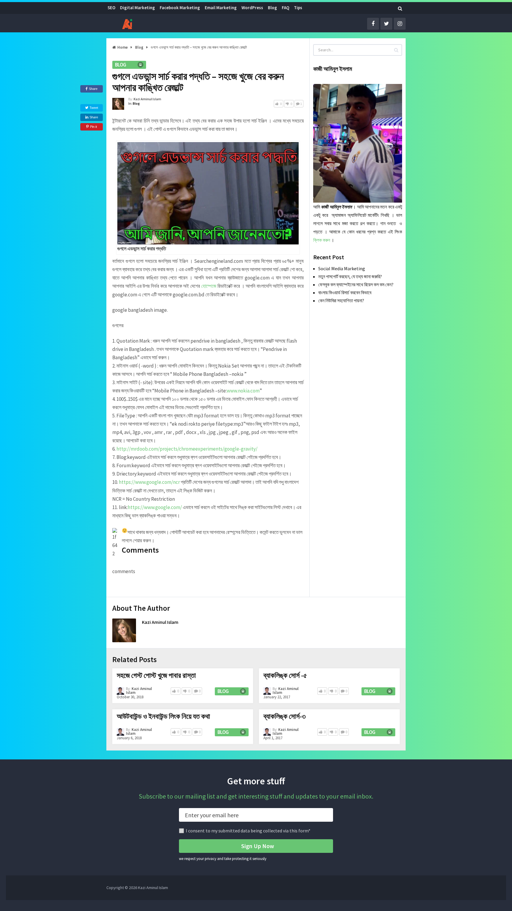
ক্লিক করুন (321, 240)
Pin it (93, 126)
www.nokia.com (243, 390)
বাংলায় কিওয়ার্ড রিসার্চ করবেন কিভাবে (344, 292)
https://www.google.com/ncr (149, 482)
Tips (298, 7)
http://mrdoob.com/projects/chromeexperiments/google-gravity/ (186, 449)
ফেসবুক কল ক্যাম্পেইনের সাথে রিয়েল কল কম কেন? (355, 284)
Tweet (93, 107)
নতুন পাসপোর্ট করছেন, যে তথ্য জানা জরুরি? (350, 276)
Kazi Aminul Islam (147, 99)
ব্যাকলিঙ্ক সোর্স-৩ (284, 716)
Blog (272, 7)
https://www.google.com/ (155, 507)
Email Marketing (221, 7)
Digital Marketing (137, 7)
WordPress (252, 7)
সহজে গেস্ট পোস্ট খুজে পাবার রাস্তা (156, 675)
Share (93, 88)
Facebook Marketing (180, 7)
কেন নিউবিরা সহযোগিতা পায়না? (341, 300)
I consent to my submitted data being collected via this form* (248, 831)
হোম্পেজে (208, 286)
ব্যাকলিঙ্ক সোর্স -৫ (285, 675)
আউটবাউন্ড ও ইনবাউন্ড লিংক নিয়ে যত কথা (163, 716)
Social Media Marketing (341, 268)
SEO (111, 7)
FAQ (285, 7)
